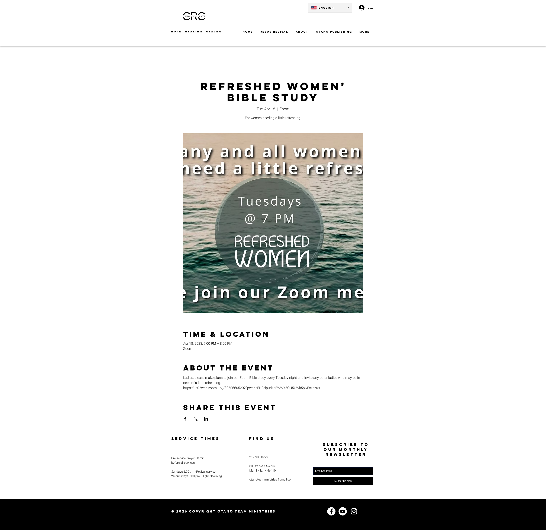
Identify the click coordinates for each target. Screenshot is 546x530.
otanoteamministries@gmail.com (271, 479)
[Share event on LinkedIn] (206, 419)
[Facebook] (331, 511)
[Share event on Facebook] (185, 419)
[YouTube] (342, 511)
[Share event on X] (196, 419)
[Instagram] (354, 511)
